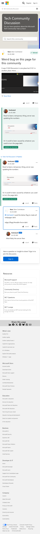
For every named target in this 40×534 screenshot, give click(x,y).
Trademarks (14, 528)
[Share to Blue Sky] (23, 324)
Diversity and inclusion (8, 512)
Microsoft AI (5, 431)
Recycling (30, 528)
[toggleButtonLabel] (37, 8)
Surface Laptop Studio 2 (8, 340)
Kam (9, 52)
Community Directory (12, 289)
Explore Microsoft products (9, 353)
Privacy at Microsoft (7, 505)
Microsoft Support (11, 280)
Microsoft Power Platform (8, 444)
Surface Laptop (6, 337)
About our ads (5, 531)
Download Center (6, 369)
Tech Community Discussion (11, 9)
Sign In (35, 3)
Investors (4, 509)
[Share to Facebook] (13, 324)
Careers (4, 496)
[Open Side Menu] (3, 3)
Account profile (6, 366)
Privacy (22, 526)
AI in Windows (6, 350)
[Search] (23, 3)
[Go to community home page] (7, 3)
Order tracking (6, 379)
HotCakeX (12, 110)
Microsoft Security (6, 434)
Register (28, 3)
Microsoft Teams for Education (9, 405)
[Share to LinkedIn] (10, 324)
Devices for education (7, 402)
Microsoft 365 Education (8, 408)
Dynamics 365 (5, 437)
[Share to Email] (30, 324)
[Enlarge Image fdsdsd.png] (20, 129)
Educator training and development (11, 415)
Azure (3, 463)
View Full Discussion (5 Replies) (12, 157)
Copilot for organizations (8, 344)
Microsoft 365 (5, 441)
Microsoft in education (8, 398)
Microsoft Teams (6, 447)
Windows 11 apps (6, 357)
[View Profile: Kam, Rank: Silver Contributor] (4, 52)
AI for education (6, 421)
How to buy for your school (9, 412)
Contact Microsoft (13, 526)
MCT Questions (10, 297)
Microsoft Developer (7, 466)
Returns (4, 376)
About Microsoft (6, 499)
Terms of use (5, 528)
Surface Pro (5, 334)
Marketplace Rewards (7, 483)
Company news (6, 502)
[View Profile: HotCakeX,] (6, 111)
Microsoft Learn (6, 470)
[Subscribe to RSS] (27, 324)
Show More (7, 96)
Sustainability (5, 519)
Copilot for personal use (8, 347)
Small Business (6, 454)
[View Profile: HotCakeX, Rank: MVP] (5, 162)
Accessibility (5, 515)
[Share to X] (17, 324)
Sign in (10, 259)
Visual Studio (5, 486)
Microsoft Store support (8, 373)
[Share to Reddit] (20, 324)
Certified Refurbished (7, 382)
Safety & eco (22, 528)
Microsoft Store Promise (8, 386)
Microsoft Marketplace (8, 480)
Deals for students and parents (10, 418)
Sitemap (4, 526)
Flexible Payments (6, 389)
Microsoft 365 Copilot (7, 451)
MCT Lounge (9, 307)
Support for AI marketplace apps (10, 473)
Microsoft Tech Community (9, 476)
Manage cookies (30, 526)
